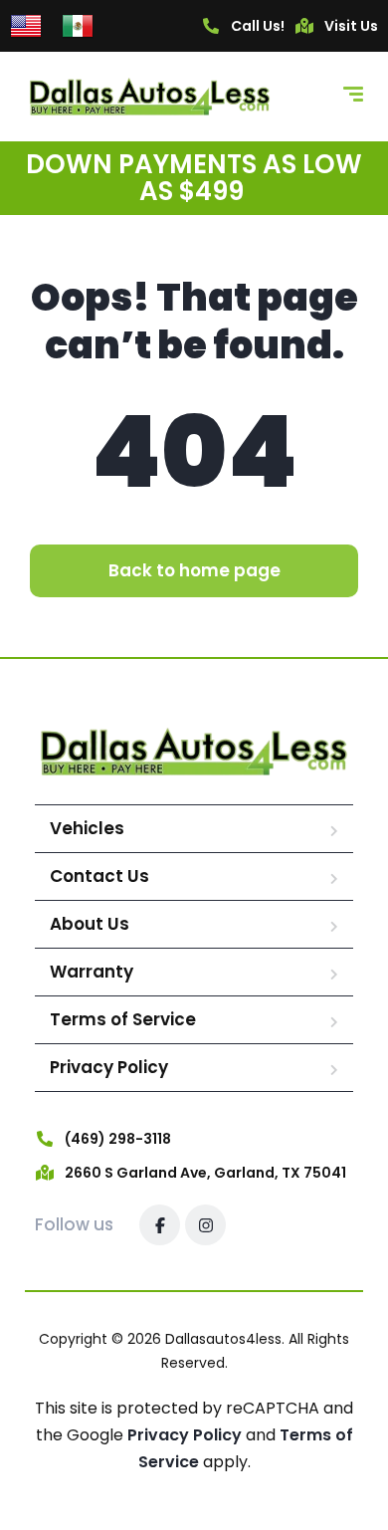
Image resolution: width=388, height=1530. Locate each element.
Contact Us (99, 876)
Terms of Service (123, 1019)
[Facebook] (159, 1224)
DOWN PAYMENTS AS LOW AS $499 (194, 177)
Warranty (91, 972)
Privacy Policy (109, 1067)
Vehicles (87, 828)
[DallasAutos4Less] (150, 96)
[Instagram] (205, 1224)
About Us (89, 924)
